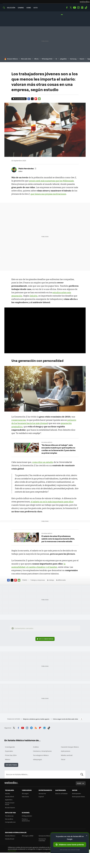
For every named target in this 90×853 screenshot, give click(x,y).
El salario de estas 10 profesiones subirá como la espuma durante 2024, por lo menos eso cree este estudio (58, 539)
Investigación (10, 747)
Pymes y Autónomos (26, 820)
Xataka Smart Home (9, 803)
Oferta (36, 59)
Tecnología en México (41, 755)
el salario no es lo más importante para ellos (52, 501)
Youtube (74, 7)
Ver (46, 639)
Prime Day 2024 (10, 755)
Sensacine (42, 793)
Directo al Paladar (61, 793)
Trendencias (9, 816)
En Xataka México (46, 442)
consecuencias (18, 420)
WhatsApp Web (47, 59)
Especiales (9, 751)
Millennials (62, 580)
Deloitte (33, 295)
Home (28, 7)
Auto (35, 7)
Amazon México (12, 59)
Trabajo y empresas (37, 580)
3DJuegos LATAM (27, 836)
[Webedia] (85, 1)
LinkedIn (44, 727)
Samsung (73, 59)
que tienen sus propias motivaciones (48, 194)
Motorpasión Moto (78, 796)
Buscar (82, 774)
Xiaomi (82, 59)
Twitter (70, 7)
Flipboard (35, 98)
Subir (79, 783)
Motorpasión (76, 793)
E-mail (39, 98)
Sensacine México (45, 836)
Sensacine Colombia (42, 840)
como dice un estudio (42, 462)
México (7, 759)
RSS (36, 727)
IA (56, 59)
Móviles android (66, 755)
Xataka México (10, 836)
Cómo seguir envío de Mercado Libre (65, 719)
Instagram (78, 7)
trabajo (51, 580)
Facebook (67, 7)
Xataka (7, 793)
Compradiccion (10, 822)
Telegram (31, 727)
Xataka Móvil (9, 796)
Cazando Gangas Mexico (70, 747)
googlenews (82, 7)
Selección (11, 7)
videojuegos (37, 759)
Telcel (63, 759)
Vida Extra (25, 796)
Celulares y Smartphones (42, 751)
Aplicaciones (65, 751)
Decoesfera (9, 819)
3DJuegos (25, 793)
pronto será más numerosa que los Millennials (51, 180)
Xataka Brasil (9, 839)
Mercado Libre (26, 59)
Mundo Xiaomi (10, 807)
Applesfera (8, 800)
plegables (63, 59)
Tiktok (86, 7)
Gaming (21, 7)
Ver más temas (11, 765)
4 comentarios (20, 99)
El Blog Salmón (27, 816)
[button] (27, 168)
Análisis (36, 747)
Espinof (41, 796)
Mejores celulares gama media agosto (36, 719)
